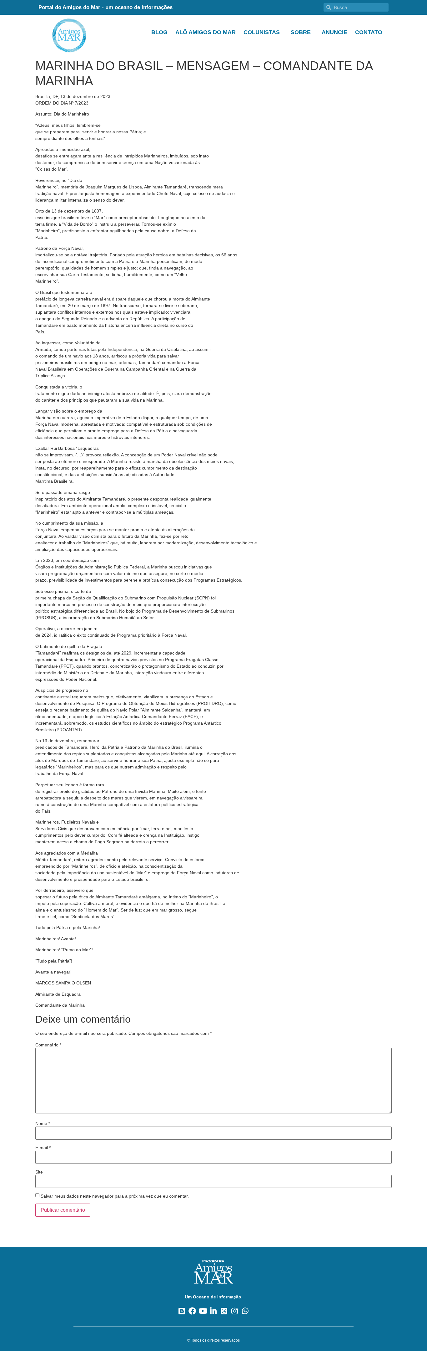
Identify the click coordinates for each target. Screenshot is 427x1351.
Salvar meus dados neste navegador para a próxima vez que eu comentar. (115, 1196)
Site (39, 1172)
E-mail (43, 1147)
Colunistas (262, 32)
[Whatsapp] (245, 1311)
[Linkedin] (213, 1311)
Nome (42, 1123)
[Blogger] (181, 1311)
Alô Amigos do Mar (205, 32)
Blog (159, 32)
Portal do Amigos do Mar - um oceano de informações (105, 7)
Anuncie (334, 32)
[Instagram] (234, 1311)
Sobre (301, 32)
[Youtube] (203, 1311)
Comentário (48, 1045)
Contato (368, 32)
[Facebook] (192, 1311)
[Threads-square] (224, 1311)
